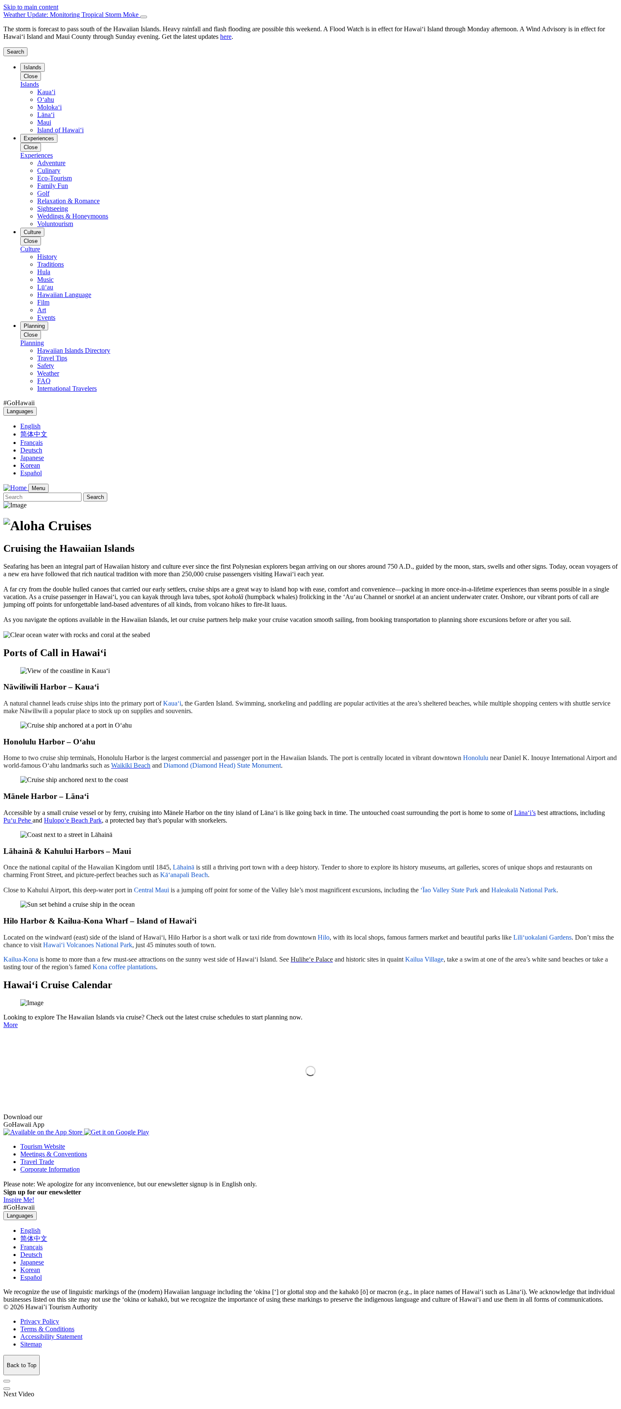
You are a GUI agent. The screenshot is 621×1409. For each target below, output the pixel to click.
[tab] (310, 15)
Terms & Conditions (47, 1329)
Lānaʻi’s (525, 812)
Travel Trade (37, 1161)
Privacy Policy (39, 1321)
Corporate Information (50, 1169)
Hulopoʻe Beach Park (73, 820)
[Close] (143, 17)
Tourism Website (42, 1146)
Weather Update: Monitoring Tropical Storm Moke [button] (71, 14)
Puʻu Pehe (18, 820)
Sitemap (31, 1344)
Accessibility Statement (51, 1336)
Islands (32, 67)
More (10, 1024)
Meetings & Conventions (53, 1154)
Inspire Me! (18, 1199)
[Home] (15, 487)
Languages (20, 411)
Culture (32, 232)
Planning (34, 326)
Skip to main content (30, 7)
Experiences (39, 138)
